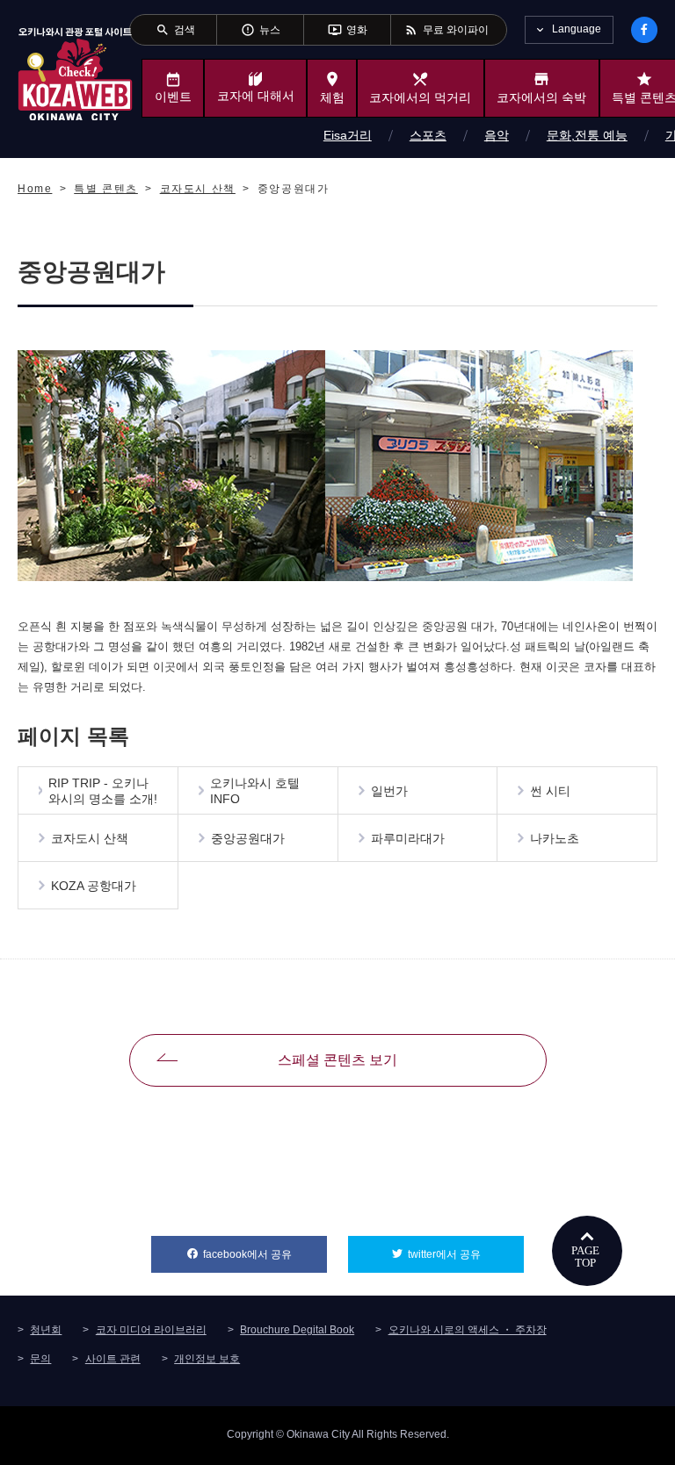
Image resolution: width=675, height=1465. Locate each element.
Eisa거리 (347, 135)
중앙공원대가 (248, 838)
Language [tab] (576, 29)
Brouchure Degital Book (297, 1330)
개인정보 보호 (207, 1359)
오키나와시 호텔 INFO (255, 791)
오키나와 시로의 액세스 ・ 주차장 (467, 1330)
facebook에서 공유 (265, 1254)
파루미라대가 (408, 838)
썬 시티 (550, 791)
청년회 (46, 1330)
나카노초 (554, 838)
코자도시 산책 (89, 838)
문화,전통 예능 (587, 135)
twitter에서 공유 (466, 1254)
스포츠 (428, 135)
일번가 (389, 791)
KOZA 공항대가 (93, 886)
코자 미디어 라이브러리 (151, 1330)
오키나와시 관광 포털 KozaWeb (75, 73)
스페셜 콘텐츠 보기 (337, 1059)
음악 (496, 135)
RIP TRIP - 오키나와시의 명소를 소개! (102, 791)
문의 (40, 1359)
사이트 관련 (113, 1359)
